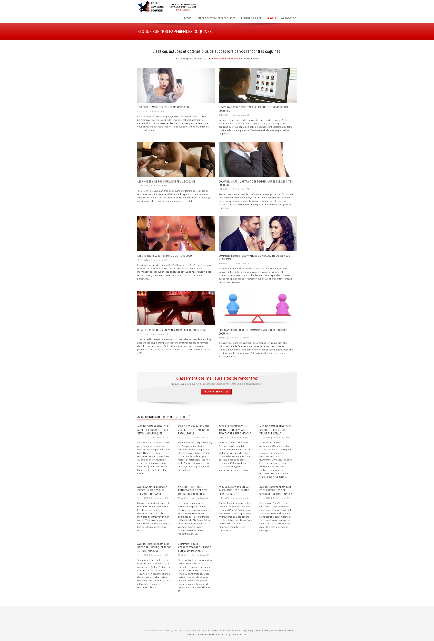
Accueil (188, 18)
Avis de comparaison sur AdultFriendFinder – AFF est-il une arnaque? (153, 430)
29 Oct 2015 (142, 334)
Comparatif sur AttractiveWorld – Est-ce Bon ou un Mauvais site (194, 547)
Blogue (272, 18)
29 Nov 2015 (224, 115)
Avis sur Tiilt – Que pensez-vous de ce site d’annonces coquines (192, 490)
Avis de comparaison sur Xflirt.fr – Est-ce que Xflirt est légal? (275, 430)
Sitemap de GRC (239, 634)
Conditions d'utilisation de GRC (212, 634)
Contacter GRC (261, 630)
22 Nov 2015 (142, 185)
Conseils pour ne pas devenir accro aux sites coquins (171, 330)
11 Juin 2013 (264, 437)
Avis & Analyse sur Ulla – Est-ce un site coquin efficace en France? (153, 490)
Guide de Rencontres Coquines (216, 18)
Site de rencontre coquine (216, 630)
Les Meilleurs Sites (251, 18)
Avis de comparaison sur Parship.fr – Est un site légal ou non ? (234, 490)
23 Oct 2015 (224, 337)
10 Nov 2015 (142, 260)
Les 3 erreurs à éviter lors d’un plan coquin (165, 255)
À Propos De (288, 18)
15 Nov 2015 (224, 189)
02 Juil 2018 (142, 111)
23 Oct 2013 (142, 437)
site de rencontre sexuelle (224, 58)
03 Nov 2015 (224, 263)
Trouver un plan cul (216, 391)
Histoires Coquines (241, 630)
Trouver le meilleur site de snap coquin (163, 107)
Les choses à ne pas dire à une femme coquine (166, 181)
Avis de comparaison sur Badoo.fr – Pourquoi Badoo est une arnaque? (154, 547)
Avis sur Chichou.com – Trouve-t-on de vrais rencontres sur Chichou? (235, 430)
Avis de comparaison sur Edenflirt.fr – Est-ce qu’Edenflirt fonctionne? (275, 490)
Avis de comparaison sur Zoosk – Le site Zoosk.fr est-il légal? (193, 430)
